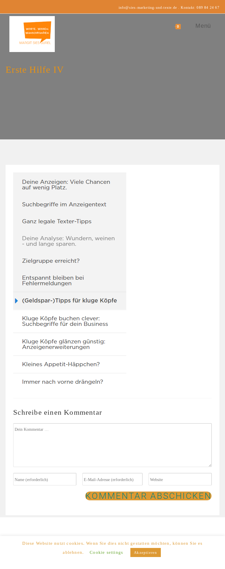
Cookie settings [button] (106, 552)
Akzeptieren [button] (145, 552)
